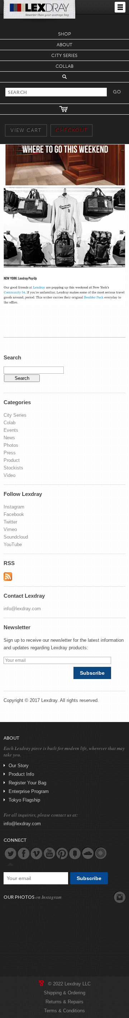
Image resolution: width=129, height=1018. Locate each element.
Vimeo (10, 529)
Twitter (10, 522)
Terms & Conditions (64, 1010)
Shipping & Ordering (64, 992)
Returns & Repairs (64, 1001)
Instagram (14, 507)
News (9, 437)
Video (9, 475)
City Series (15, 415)
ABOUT (65, 44)
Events (11, 430)
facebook (23, 853)
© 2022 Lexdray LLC (69, 983)
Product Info (21, 774)
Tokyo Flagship (24, 800)
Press (10, 452)
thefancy (75, 853)
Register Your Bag (27, 782)
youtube (49, 853)
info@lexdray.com (22, 608)
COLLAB (65, 66)
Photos (11, 445)
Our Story (19, 765)
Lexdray (49, 700)
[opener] (120, 7)
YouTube (13, 544)
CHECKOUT (71, 130)
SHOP (64, 34)
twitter (10, 853)
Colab (9, 422)
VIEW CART (26, 130)
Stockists (13, 467)
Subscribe (92, 673)
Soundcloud (16, 537)
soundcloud (88, 853)
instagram (119, 897)
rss (8, 576)
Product (12, 460)
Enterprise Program (29, 791)
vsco (101, 853)
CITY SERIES (64, 55)
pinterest (62, 853)
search (64, 77)
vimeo (36, 853)
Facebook (14, 514)
